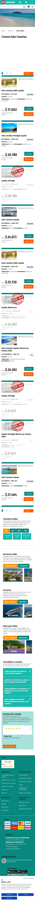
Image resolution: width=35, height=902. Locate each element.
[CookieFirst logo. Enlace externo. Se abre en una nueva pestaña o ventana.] (2, 880)
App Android (5, 810)
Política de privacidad (28, 878)
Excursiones (4, 790)
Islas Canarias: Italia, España (12, 90)
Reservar (28, 114)
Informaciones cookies (25, 781)
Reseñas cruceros (24, 802)
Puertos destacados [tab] (10, 566)
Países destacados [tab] (10, 638)
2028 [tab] (19, 530)
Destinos (10, 31)
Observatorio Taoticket (25, 809)
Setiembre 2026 (7, 536)
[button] (30, 728)
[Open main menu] (32, 7)
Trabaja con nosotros (25, 793)
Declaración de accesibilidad (23, 789)
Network (3, 804)
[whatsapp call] (20, 2)
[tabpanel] (17, 536)
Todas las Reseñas (9, 746)
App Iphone (4, 807)
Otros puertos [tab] (24, 566)
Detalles (29, 108)
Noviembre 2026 (26, 536)
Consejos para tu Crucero (8, 783)
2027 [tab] (12, 530)
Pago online (22, 805)
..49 (7, 73)
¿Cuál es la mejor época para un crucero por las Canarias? (15, 672)
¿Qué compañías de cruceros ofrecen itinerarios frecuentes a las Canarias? (16, 701)
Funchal (12, 144)
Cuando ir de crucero (7, 786)
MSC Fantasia (5, 94)
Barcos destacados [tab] (10, 602)
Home (3, 31)
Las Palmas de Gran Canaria (17, 359)
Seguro (21, 785)
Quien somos (5, 801)
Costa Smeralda (6, 354)
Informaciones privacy (25, 778)
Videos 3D (4, 793)
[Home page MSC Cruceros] (30, 94)
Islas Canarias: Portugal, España (14, 135)
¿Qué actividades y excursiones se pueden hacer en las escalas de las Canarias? (16, 691)
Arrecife (12, 228)
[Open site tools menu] (32, 2)
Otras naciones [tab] (23, 638)
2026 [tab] (6, 531)
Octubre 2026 (16, 536)
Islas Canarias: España (10, 219)
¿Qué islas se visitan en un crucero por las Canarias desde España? (16, 681)
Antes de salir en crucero (8, 780)
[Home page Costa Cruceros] (32, 354)
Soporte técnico (23, 775)
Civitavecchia (13, 99)
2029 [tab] (25, 530)
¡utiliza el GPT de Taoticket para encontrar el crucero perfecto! (19, 861)
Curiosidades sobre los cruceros (7, 776)
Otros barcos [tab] (22, 602)
